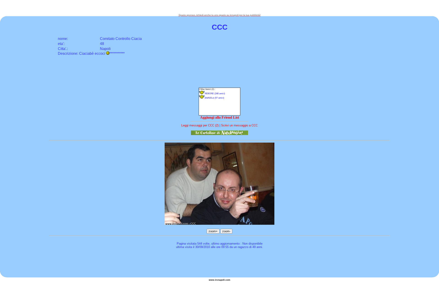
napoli (221, 280)
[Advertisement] (219, 7)
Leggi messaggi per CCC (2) (200, 125)
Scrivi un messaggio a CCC (239, 125)
